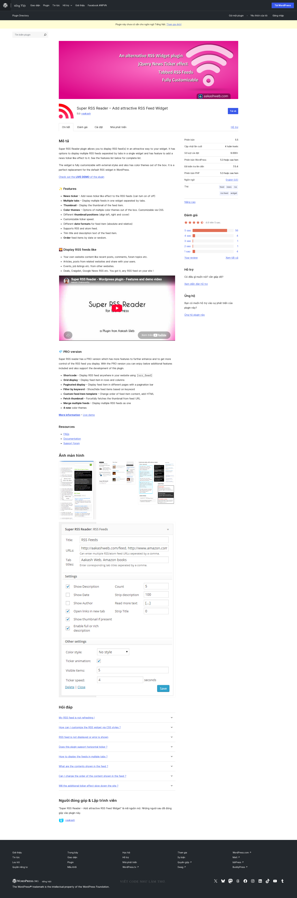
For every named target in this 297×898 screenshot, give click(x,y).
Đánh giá (82, 127)
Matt (236, 857)
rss (235, 187)
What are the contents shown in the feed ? (83, 766)
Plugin (70, 862)
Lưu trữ (16, 862)
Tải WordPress (283, 5)
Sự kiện (181, 857)
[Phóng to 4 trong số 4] (171, 526)
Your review (191, 257)
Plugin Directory (20, 15)
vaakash (86, 113)
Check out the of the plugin (81, 176)
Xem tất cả (232, 257)
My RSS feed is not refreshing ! (77, 717)
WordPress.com (242, 852)
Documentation (72, 438)
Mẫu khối (72, 867)
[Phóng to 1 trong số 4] (91, 465)
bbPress (238, 862)
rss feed (224, 193)
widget (234, 193)
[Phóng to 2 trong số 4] (131, 465)
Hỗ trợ (234, 127)
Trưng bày (72, 852)
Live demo (89, 414)
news (229, 187)
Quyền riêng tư (20, 867)
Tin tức (16, 857)
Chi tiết (66, 127)
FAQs (66, 434)
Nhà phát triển (118, 127)
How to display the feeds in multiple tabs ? (83, 756)
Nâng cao (190, 202)
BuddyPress (240, 867)
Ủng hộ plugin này (194, 314)
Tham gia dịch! (173, 24)
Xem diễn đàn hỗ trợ (196, 283)
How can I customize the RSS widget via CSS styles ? (90, 727)
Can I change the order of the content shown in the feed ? (92, 776)
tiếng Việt (46, 881)
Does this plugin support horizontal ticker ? (83, 746)
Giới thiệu (17, 852)
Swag (182, 867)
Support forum (71, 443)
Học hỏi (126, 852)
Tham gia (182, 852)
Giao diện (72, 857)
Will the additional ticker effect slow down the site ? (88, 785)
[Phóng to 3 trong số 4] (171, 465)
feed (222, 187)
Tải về (233, 111)
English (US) (232, 179)
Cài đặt (99, 127)
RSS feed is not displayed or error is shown (83, 737)
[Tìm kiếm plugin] (45, 35)
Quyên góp (185, 862)
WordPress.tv (131, 867)
